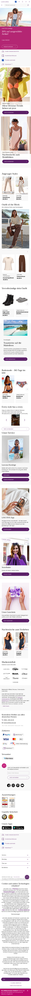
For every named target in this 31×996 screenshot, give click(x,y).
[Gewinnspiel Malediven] (15, 328)
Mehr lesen (6, 706)
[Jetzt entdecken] (15, 86)
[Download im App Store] (7, 828)
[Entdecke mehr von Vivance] (25, 678)
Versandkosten (17, 877)
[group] (15, 420)
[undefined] (27, 188)
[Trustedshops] (4, 817)
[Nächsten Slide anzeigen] (27, 251)
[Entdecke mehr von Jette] (6, 673)
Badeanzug (5, 700)
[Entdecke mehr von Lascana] (6, 669)
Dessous (19, 697)
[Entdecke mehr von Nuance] (15, 678)
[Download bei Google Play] (18, 828)
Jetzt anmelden (14, 777)
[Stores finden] (15, 551)
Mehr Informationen (16, 985)
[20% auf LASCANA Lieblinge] (15, 17)
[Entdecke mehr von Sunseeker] (25, 669)
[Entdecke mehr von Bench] (15, 673)
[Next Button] (24, 420)
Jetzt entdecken (9, 112)
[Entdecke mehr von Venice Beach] (6, 678)
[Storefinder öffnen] (19, 1)
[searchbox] (15, 5)
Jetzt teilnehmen (10, 359)
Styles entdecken (9, 479)
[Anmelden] (22, 1)
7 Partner (15, 889)
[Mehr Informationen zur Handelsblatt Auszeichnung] (12, 802)
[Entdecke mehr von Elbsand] (15, 682)
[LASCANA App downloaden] (15, 502)
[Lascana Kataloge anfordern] (15, 449)
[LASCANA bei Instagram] (13, 785)
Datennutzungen (9, 892)
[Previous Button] (6, 420)
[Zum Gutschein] (15, 596)
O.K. (4, 979)
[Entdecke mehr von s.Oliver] (25, 674)
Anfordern (7, 475)
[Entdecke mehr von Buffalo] (15, 669)
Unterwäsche (6, 699)
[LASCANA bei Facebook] (8, 785)
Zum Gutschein (8, 621)
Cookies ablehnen (24, 910)
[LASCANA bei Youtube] (22, 785)
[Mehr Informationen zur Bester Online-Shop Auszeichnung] (5, 802)
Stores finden (7, 574)
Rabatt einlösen (8, 47)
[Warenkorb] (29, 1)
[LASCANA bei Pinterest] (17, 785)
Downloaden (7, 529)
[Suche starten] (28, 5)
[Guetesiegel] (10, 817)
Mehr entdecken (8, 429)
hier (3, 910)
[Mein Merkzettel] (26, 1)
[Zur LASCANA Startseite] (5, 2)
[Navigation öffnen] (1, 5)
